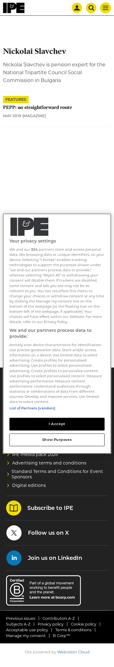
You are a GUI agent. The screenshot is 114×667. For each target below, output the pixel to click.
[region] (57, 333)
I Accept (57, 424)
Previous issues (20, 618)
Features (15, 99)
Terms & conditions (73, 630)
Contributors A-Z (59, 618)
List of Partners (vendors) (32, 408)
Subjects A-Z (18, 624)
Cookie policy (83, 624)
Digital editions (29, 485)
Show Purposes (57, 440)
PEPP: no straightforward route (37, 107)
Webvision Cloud (73, 652)
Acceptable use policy (27, 630)
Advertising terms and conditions (49, 463)
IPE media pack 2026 (35, 454)
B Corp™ (61, 635)
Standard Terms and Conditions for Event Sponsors (57, 474)
